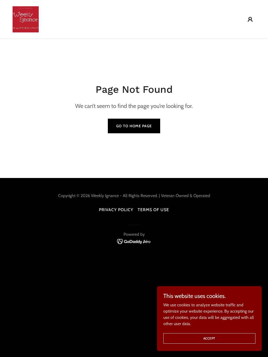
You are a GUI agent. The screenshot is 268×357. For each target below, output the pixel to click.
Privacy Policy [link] (116, 209)
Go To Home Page (134, 126)
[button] (250, 19)
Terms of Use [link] (153, 209)
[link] (26, 18)
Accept (209, 338)
